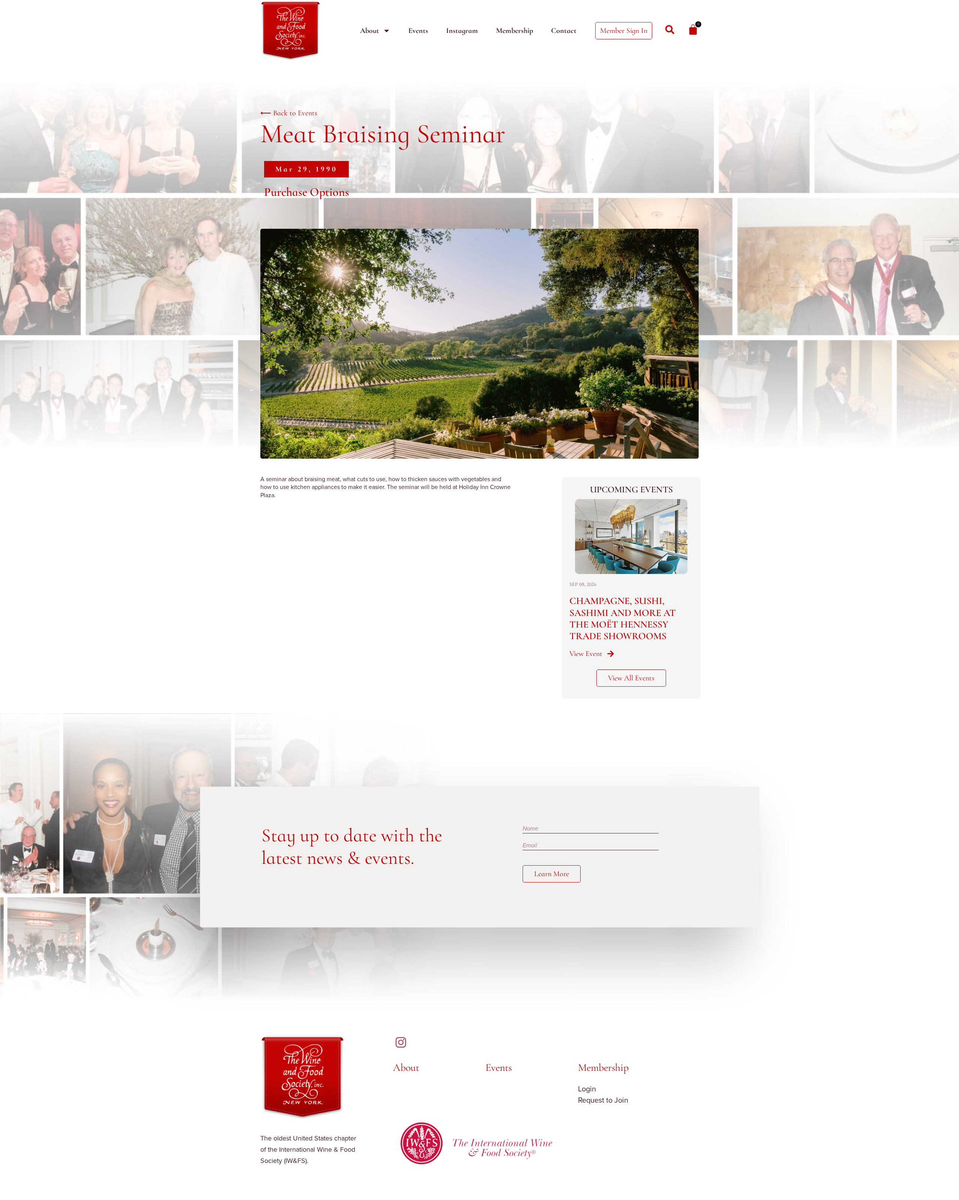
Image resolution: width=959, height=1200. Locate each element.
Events (418, 30)
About (369, 30)
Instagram (462, 30)
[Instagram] (401, 1042)
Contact (564, 30)
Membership (514, 30)
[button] (306, 169)
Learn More (551, 873)
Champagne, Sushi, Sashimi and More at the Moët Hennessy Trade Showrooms (622, 618)
